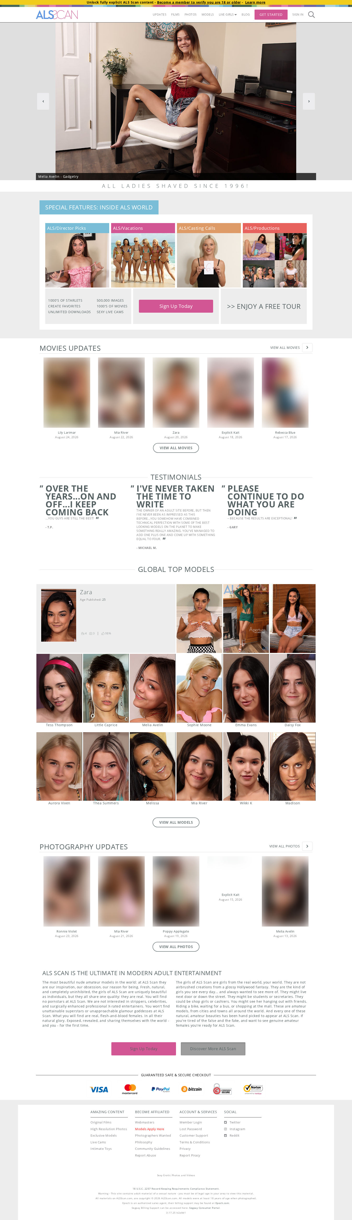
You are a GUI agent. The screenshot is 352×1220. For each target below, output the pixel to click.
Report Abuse (145, 1155)
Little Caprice (106, 688)
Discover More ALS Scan (213, 1048)
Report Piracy (190, 1155)
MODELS (208, 14)
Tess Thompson (59, 688)
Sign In (298, 14)
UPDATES (160, 14)
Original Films (101, 1122)
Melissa (153, 766)
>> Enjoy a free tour (264, 306)
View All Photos (284, 846)
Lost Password (191, 1129)
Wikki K (246, 766)
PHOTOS (191, 14)
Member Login (191, 1122)
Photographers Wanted (153, 1136)
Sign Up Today (176, 306)
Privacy (185, 1149)
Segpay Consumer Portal (204, 1207)
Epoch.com (222, 1203)
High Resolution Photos (109, 1129)
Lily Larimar (67, 433)
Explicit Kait (231, 433)
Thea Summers (106, 766)
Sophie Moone (199, 688)
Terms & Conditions (195, 1142)
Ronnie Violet (67, 931)
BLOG (246, 14)
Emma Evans (246, 688)
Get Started (271, 14)
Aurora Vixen (59, 766)
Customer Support (194, 1136)
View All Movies (285, 347)
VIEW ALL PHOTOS (176, 946)
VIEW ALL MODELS (176, 822)
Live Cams (98, 1142)
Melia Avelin (153, 688)
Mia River (121, 433)
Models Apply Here (149, 1129)
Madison (293, 766)
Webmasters (144, 1122)
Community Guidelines (152, 1149)
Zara (176, 433)
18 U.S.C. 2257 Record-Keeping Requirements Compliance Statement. (176, 1188)
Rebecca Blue (285, 433)
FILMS (175, 14)
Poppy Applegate (176, 931)
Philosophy (143, 1142)
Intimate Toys (101, 1149)
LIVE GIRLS (226, 14)
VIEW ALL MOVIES (176, 447)
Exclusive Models (104, 1136)
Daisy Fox (293, 688)
